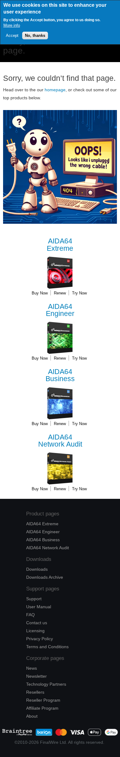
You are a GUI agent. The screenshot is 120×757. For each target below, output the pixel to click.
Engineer (60, 310)
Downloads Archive (44, 577)
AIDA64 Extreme (42, 523)
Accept (12, 35)
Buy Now (40, 293)
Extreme (60, 245)
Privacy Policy (39, 638)
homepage (55, 89)
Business (60, 375)
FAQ (30, 614)
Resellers (35, 692)
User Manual (38, 606)
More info (11, 25)
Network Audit (60, 441)
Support (34, 598)
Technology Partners (46, 684)
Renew (60, 293)
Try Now (79, 293)
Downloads (37, 569)
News (31, 668)
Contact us (36, 622)
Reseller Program (43, 700)
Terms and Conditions (47, 646)
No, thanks (35, 35)
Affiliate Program (42, 708)
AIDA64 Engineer (43, 531)
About (32, 716)
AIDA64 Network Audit (47, 547)
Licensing (35, 630)
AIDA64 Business (43, 539)
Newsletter (36, 676)
